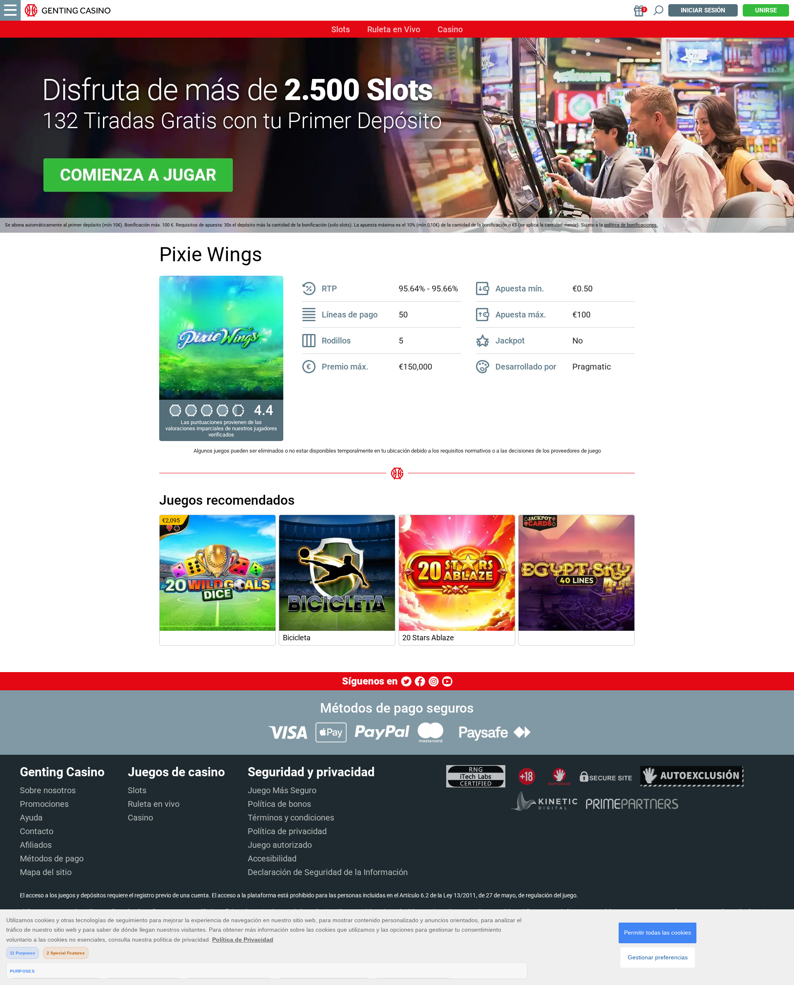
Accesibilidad (272, 858)
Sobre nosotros (48, 790)
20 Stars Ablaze (428, 638)
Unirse (766, 10)
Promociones (44, 804)
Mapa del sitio (46, 872)
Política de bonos (279, 804)
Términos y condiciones (291, 818)
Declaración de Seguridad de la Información (328, 872)
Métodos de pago (52, 858)
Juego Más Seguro (282, 790)
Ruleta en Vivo (393, 29)
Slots (340, 29)
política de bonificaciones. (631, 225)
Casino (450, 29)
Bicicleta (297, 638)
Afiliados (36, 845)
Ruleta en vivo (153, 804)
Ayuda (31, 818)
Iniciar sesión (703, 10)
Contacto (36, 831)
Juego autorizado (280, 845)
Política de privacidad (287, 831)
